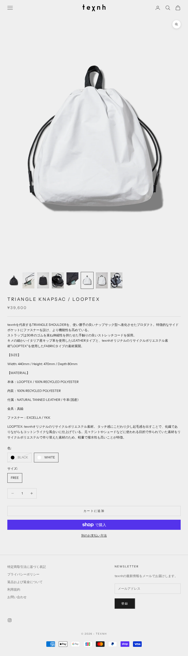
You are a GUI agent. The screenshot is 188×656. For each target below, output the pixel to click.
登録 (124, 603)
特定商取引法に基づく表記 (26, 567)
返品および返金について (25, 582)
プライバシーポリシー (23, 574)
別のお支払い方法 (94, 535)
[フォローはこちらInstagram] (9, 620)
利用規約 (13, 589)
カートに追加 (94, 511)
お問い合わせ (17, 597)
